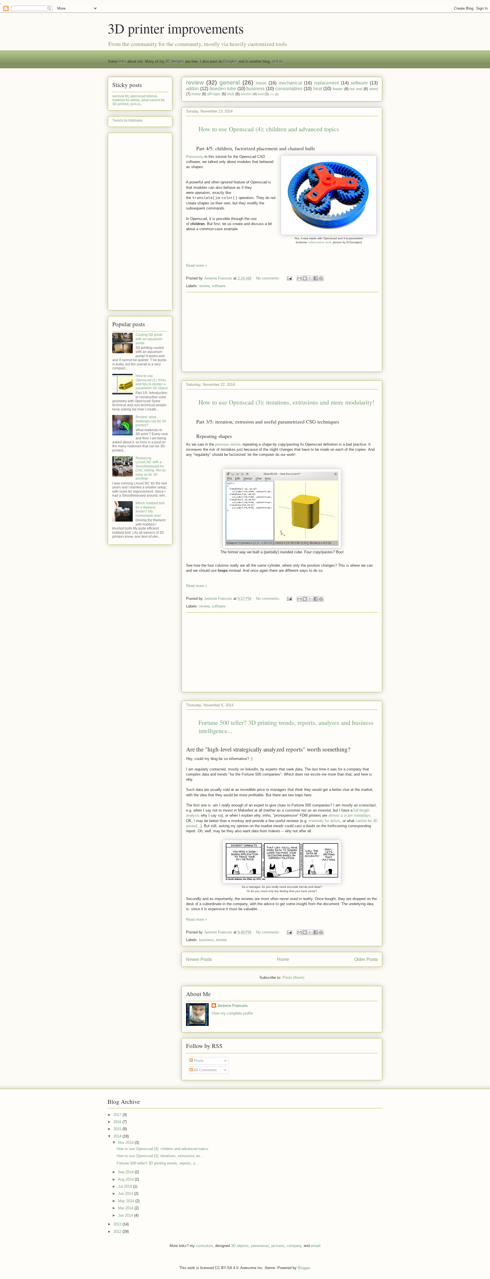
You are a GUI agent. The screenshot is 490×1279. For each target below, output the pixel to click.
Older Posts (366, 959)
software (359, 83)
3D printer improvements (176, 28)
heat (317, 88)
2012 (117, 1231)
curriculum (204, 1246)
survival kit (120, 96)
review (195, 82)
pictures (277, 1246)
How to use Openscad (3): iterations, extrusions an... (160, 1156)
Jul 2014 (125, 1186)
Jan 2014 (126, 1215)
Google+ (230, 61)
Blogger (304, 1268)
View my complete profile (232, 1013)
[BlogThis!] (305, 278)
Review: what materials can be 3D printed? (151, 421)
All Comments (205, 1070)
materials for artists (324, 821)
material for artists (126, 100)
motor (196, 94)
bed (261, 94)
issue (261, 83)
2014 (117, 1136)
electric (246, 94)
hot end (356, 89)
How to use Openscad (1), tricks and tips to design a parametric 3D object (152, 382)
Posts (198, 1060)
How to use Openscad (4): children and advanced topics (268, 129)
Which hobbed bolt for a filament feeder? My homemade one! (150, 509)
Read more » (196, 265)
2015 (117, 1129)
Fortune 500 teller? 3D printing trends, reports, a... (157, 1163)
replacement (326, 83)
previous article (227, 444)
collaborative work (319, 242)
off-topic (214, 94)
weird (373, 89)
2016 (117, 1122)
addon (192, 88)
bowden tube (223, 88)
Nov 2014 (126, 1142)
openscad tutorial (143, 96)
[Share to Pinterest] (321, 278)
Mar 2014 (126, 1208)
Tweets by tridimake (127, 120)
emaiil (315, 1246)
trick (230, 94)
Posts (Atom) (293, 977)
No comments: (268, 278)
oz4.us (277, 61)
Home (283, 959)
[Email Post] (289, 278)
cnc (272, 94)
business (255, 88)
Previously (194, 156)
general (229, 82)
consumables (288, 88)
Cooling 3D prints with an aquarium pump (149, 339)
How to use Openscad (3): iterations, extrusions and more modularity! (286, 402)
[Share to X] (310, 278)
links (122, 61)
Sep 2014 (126, 1172)
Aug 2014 (126, 1179)
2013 (117, 1224)
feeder (338, 89)
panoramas (260, 1246)
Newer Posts (199, 959)
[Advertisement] (281, 332)
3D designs (175, 61)
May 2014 (126, 1201)
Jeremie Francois (232, 1005)
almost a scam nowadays (349, 815)
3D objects (240, 1246)
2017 (117, 1115)
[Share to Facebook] (315, 278)
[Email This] (299, 278)
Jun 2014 (126, 1193)
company (294, 1246)
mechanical (290, 83)
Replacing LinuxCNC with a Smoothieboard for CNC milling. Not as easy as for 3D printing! (151, 468)
